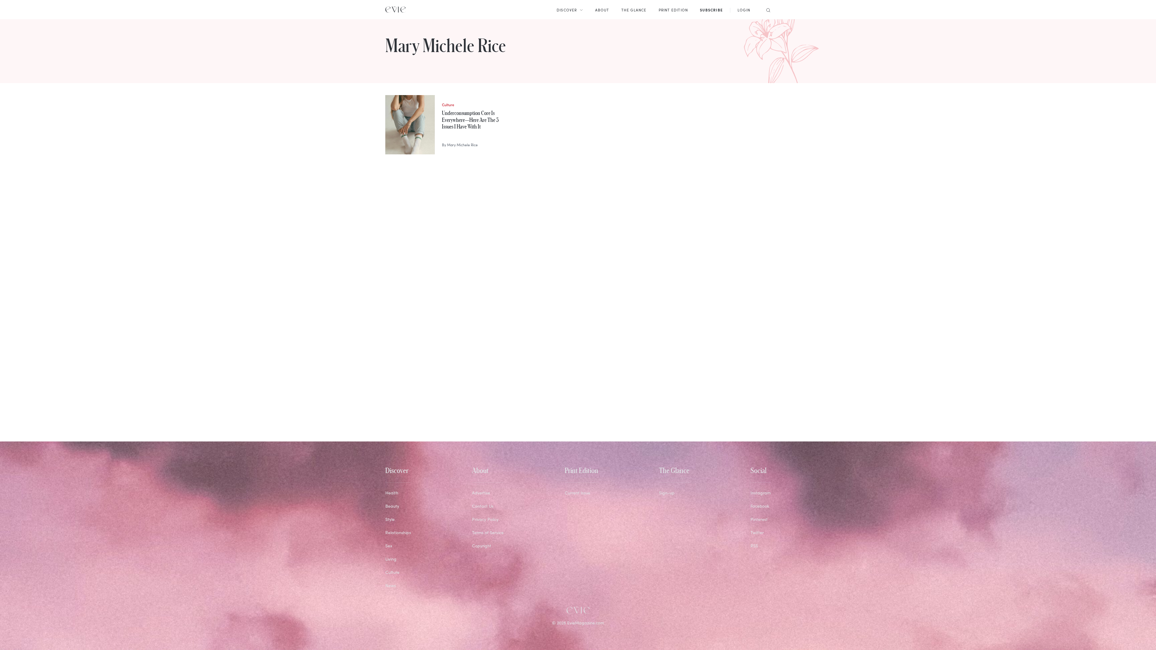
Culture (392, 572)
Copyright (481, 546)
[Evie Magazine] (395, 9)
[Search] (766, 10)
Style (390, 519)
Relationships (398, 532)
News (390, 585)
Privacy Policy (485, 519)
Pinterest (759, 519)
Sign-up (667, 493)
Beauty (392, 506)
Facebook (759, 506)
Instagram (760, 493)
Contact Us (482, 506)
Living (390, 559)
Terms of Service (488, 532)
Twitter (757, 532)
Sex (388, 546)
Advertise (481, 493)
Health (391, 493)
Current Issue (577, 493)
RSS (754, 546)
